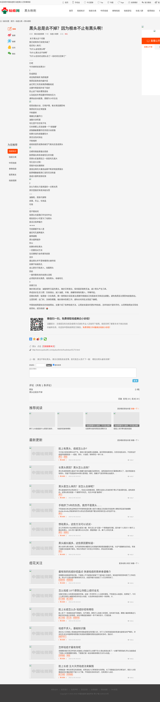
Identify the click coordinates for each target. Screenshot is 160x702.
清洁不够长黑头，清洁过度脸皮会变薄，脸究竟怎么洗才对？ (62, 359)
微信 (11, 54)
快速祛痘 (70, 580)
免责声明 (74, 689)
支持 (125, 399)
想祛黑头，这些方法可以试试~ (75, 524)
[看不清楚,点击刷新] (49, 365)
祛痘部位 (127, 11)
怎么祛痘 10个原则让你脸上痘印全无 (79, 590)
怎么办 (69, 618)
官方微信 (146, 2)
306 (12, 29)
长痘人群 (139, 11)
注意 (31, 300)
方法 (40, 250)
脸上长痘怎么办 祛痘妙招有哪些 (76, 609)
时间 (56, 56)
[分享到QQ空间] (34, 339)
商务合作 (54, 689)
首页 (65, 2)
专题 (110, 2)
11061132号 (104, 694)
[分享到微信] (45, 339)
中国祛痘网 (82, 694)
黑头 (35, 39)
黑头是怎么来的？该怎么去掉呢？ (77, 486)
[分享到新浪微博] (38, 339)
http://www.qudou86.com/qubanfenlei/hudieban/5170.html (56, 350)
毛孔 (31, 123)
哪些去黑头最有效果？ (101, 359)
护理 (48, 106)
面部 (80, 289)
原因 (35, 74)
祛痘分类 (92, 11)
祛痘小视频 (54, 34)
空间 (11, 48)
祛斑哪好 (133, 2)
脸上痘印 (70, 599)
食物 (78, 292)
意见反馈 (84, 689)
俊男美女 (151, 11)
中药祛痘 (104, 11)
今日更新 (88, 2)
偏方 (40, 222)
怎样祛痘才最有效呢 (70, 647)
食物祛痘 (116, 11)
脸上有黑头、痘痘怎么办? (73, 448)
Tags (120, 2)
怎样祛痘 (62, 655)
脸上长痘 (62, 618)
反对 (133, 399)
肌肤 (39, 197)
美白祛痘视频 (39, 34)
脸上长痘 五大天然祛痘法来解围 (76, 666)
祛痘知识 (81, 11)
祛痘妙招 (76, 618)
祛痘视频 (12, 181)
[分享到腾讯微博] (41, 339)
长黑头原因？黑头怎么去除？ (75, 467)
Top (100, 2)
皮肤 (40, 176)
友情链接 (94, 689)
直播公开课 (148, 47)
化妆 (42, 201)
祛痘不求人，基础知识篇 (72, 628)
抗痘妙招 (62, 580)
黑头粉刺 (27, 21)
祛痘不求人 (62, 637)
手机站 (76, 2)
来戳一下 (135, 409)
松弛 (44, 176)
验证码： (32, 365)
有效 (39, 275)
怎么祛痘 (62, 599)
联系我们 (64, 689)
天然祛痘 (70, 674)
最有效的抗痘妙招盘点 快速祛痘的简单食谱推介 (85, 571)
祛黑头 (66, 532)
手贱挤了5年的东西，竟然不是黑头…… (80, 505)
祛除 (48, 278)
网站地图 (104, 689)
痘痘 (65, 457)
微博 (11, 35)
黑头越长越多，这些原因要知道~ (76, 543)
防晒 (35, 300)
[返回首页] (47, 308)
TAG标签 (114, 689)
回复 (120, 399)
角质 (35, 77)
